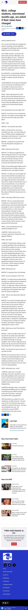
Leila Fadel (9, 26)
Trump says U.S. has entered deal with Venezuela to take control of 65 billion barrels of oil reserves (18, 490)
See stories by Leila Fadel (17, 430)
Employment (6, 581)
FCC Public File (6, 587)
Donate (23, 2)
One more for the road (17, 446)
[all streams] (26, 608)
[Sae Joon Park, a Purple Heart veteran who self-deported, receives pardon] (6, 501)
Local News (14, 443)
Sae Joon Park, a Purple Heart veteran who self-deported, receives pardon (19, 502)
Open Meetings (6, 594)
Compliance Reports (8, 584)
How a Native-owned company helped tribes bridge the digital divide (18, 458)
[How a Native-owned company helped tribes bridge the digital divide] (6, 457)
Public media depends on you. (14, 531)
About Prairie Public (7, 571)
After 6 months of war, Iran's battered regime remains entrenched (19, 514)
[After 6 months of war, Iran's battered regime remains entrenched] (6, 513)
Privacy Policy (6, 590)
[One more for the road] (6, 446)
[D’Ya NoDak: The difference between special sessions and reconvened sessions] (6, 468)
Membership (6, 578)
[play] (2, 608)
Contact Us (5, 574)
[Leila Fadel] (4, 423)
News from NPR (15, 484)
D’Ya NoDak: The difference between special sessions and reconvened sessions (19, 469)
